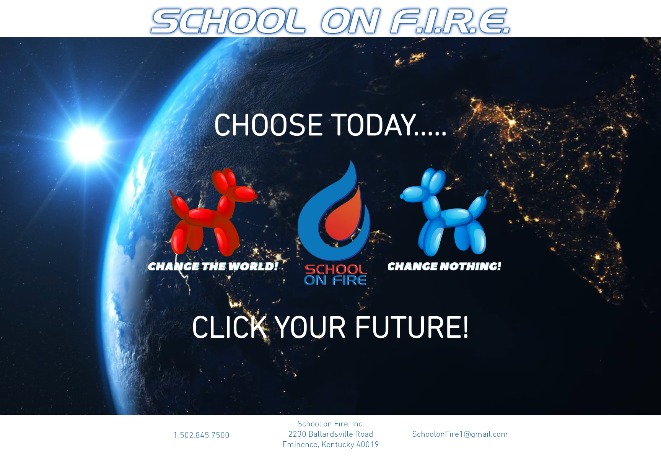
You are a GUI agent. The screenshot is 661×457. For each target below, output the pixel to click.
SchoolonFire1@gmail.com (460, 434)
